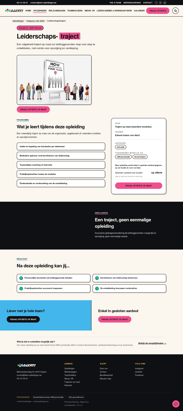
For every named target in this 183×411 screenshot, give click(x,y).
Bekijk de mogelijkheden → (152, 343)
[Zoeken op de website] (175, 10)
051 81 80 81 (22, 2)
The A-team (115, 2)
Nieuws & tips (105, 378)
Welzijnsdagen (57, 10)
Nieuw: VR (90, 10)
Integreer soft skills (35, 20)
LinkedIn (138, 371)
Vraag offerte (157, 10)
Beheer (80, 405)
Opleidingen (39, 10)
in (160, 3)
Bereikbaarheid (132, 2)
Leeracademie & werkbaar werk (114, 10)
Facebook (139, 375)
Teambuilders (74, 10)
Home (28, 10)
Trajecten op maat (72, 382)
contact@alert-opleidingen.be (43, 2)
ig (164, 3)
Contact (147, 2)
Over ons (104, 368)
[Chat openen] (176, 404)
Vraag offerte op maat (33, 109)
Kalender (139, 10)
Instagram (139, 368)
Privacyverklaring (71, 401)
